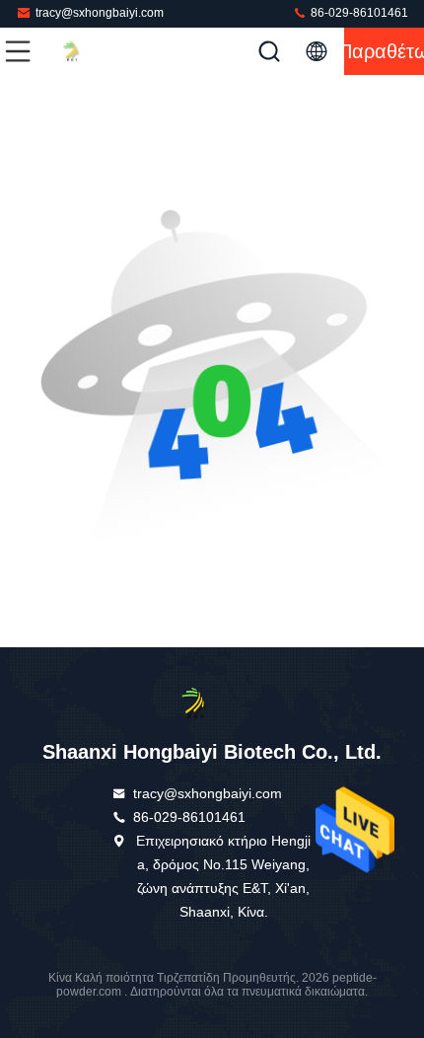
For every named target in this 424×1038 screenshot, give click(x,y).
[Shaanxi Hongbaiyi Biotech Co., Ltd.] (82, 51)
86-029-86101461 (358, 13)
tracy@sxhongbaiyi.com (99, 13)
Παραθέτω (384, 51)
